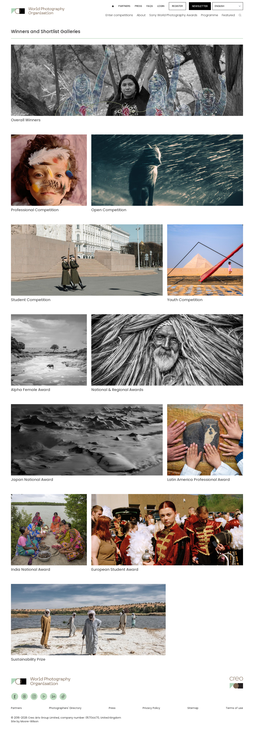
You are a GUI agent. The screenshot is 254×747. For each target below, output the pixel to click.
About (141, 15)
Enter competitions (119, 15)
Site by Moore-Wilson (24, 721)
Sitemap (192, 708)
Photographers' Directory (65, 708)
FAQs (150, 6)
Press (138, 6)
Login (160, 6)
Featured (228, 15)
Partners (124, 6)
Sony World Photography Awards (173, 15)
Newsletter (200, 6)
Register (177, 6)
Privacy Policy (151, 708)
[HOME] (113, 6)
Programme (209, 15)
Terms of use (234, 708)
